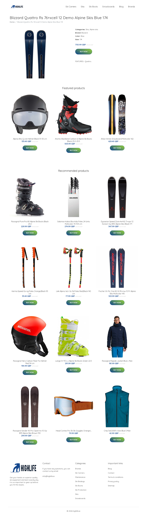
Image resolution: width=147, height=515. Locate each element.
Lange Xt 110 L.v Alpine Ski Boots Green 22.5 (73, 361)
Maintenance (80, 477)
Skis (82, 6)
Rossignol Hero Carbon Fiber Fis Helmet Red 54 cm (30, 362)
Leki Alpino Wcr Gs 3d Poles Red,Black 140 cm (73, 292)
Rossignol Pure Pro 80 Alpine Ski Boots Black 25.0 (29, 222)
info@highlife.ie (48, 476)
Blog (121, 6)
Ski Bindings (80, 481)
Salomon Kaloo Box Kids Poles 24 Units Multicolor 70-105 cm (73, 222)
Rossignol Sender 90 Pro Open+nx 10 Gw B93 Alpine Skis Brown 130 (30, 432)
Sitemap (111, 486)
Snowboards (108, 6)
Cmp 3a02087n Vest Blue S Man (117, 431)
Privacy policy (113, 481)
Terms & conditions (115, 477)
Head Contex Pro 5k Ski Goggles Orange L (73, 431)
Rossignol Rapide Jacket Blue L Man (117, 361)
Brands (131, 6)
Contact (111, 473)
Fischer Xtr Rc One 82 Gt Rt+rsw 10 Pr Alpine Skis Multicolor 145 (117, 292)
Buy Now (83, 52)
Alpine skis (94, 29)
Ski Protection (80, 490)
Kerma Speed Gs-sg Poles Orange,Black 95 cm (30, 292)
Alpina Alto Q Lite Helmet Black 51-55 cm (30, 139)
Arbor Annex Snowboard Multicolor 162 (117, 139)
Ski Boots (93, 6)
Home (12, 22)
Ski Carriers (71, 6)
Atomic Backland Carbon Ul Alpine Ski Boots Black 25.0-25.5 (73, 140)
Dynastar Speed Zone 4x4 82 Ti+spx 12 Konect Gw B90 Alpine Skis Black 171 (117, 222)
